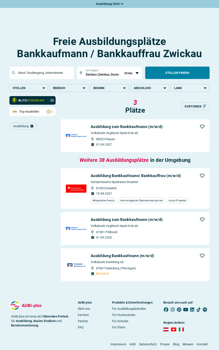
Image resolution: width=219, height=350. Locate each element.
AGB (133, 344)
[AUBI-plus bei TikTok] (198, 309)
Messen (188, 344)
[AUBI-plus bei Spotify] (205, 309)
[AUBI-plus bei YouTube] (185, 309)
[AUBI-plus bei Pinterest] (179, 309)
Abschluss (142, 88)
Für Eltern (119, 327)
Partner (83, 321)
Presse (165, 344)
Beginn (98, 88)
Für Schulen (120, 321)
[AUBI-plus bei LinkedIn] (192, 309)
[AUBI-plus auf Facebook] (166, 309)
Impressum (118, 344)
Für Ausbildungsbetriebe (129, 308)
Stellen (19, 88)
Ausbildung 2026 (108, 4)
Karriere (83, 315)
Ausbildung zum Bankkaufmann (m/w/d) (127, 126)
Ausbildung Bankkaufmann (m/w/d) (122, 255)
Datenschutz (148, 344)
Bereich (59, 88)
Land (178, 88)
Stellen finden (177, 72)
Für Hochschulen (124, 315)
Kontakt (202, 344)
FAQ (81, 327)
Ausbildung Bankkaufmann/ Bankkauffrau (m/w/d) (136, 175)
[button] (202, 126)
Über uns (84, 308)
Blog (176, 344)
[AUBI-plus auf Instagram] (172, 309)
